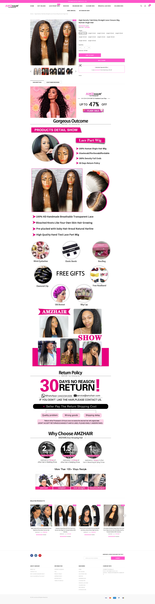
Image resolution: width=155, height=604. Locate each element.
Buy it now (101, 60)
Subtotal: (81, 50)
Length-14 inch (101, 33)
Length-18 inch (119, 33)
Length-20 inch (83, 37)
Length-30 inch (92, 40)
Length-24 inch (101, 37)
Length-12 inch (92, 33)
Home (31, 14)
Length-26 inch (110, 37)
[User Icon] (145, 6)
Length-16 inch (110, 33)
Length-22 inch (92, 37)
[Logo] (13, 6)
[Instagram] (35, 555)
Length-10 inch (83, 33)
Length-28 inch (83, 40)
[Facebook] (31, 555)
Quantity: (81, 44)
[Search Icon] (141, 6)
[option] (53, 42)
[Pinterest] (40, 555)
